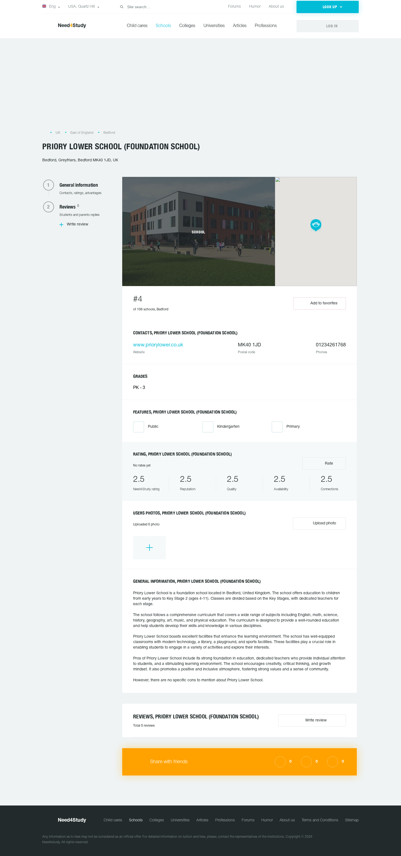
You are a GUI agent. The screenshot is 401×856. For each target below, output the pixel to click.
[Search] (121, 6)
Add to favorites (323, 303)
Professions (266, 26)
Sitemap (352, 820)
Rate (328, 463)
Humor (255, 6)
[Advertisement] (200, 87)
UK (58, 132)
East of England (81, 132)
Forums (234, 6)
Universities (214, 26)
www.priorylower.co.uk (158, 345)
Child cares (137, 26)
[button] (328, 7)
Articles (240, 26)
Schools (163, 26)
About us (276, 6)
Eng (52, 6)
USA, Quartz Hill (81, 6)
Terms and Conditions (320, 820)
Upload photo (324, 523)
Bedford (109, 132)
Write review (77, 224)
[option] (149, 547)
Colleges (187, 26)
